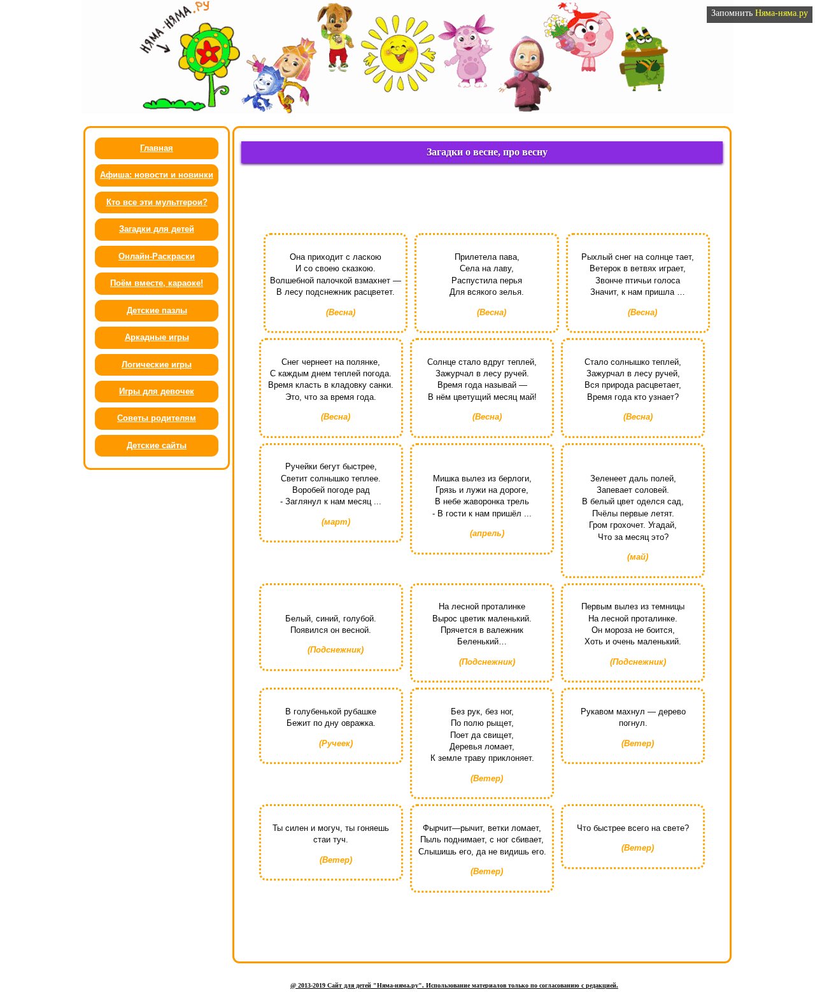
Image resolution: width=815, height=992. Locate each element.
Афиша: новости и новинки (156, 175)
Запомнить (759, 13)
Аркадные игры (157, 337)
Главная (156, 148)
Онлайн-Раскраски (156, 256)
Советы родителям (156, 418)
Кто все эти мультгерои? (157, 202)
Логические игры (157, 364)
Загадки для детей (156, 229)
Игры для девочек (156, 391)
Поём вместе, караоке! (156, 283)
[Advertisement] (482, 201)
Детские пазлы (157, 310)
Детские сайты (157, 445)
